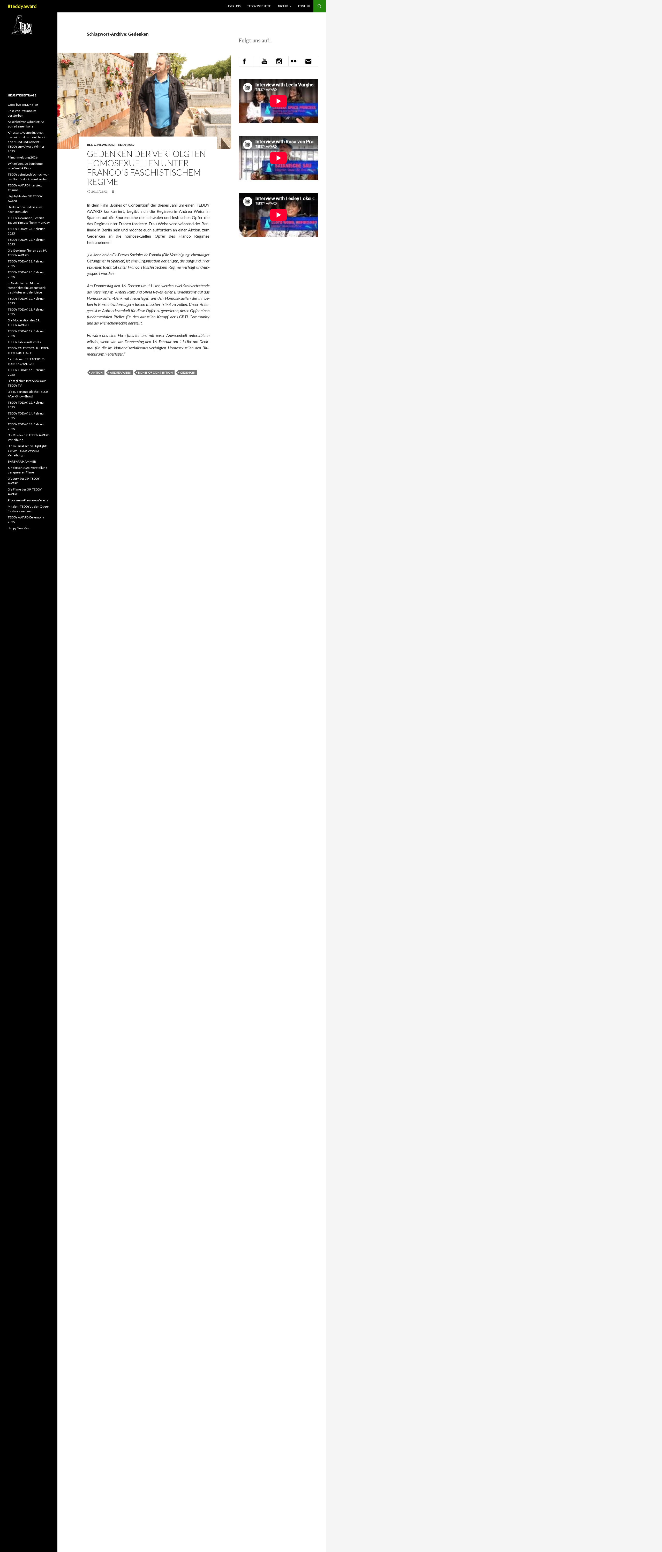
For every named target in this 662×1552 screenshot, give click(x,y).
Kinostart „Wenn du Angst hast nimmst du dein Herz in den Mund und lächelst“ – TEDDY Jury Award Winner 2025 (27, 142)
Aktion (97, 372)
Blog (91, 145)
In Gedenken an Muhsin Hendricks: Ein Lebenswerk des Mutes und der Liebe (27, 287)
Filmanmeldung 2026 (22, 157)
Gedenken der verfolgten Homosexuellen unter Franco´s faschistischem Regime (146, 167)
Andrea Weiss (120, 372)
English (304, 6)
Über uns (233, 6)
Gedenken (187, 372)
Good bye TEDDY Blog (23, 105)
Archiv (282, 6)
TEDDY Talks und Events (24, 342)
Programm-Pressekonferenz (28, 500)
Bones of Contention (155, 372)
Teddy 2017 (125, 145)
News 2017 (106, 145)
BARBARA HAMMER (22, 461)
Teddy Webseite (259, 6)
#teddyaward (22, 6)
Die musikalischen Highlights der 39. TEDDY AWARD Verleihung (28, 450)
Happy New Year (19, 528)
